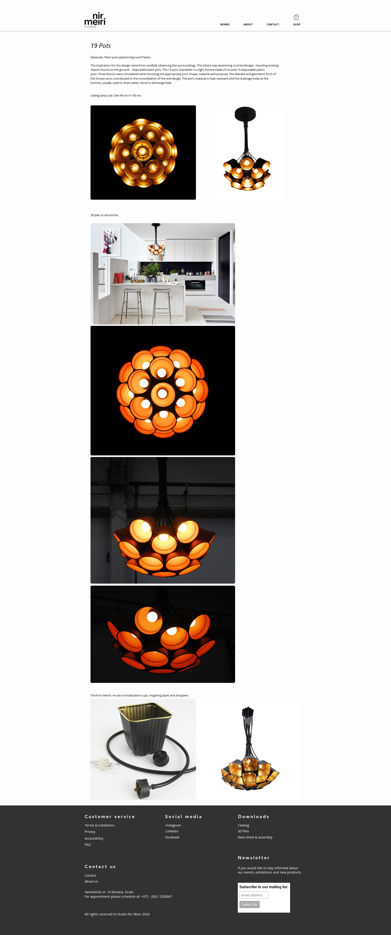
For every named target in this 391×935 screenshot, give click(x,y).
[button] (255, 831)
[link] (296, 17)
